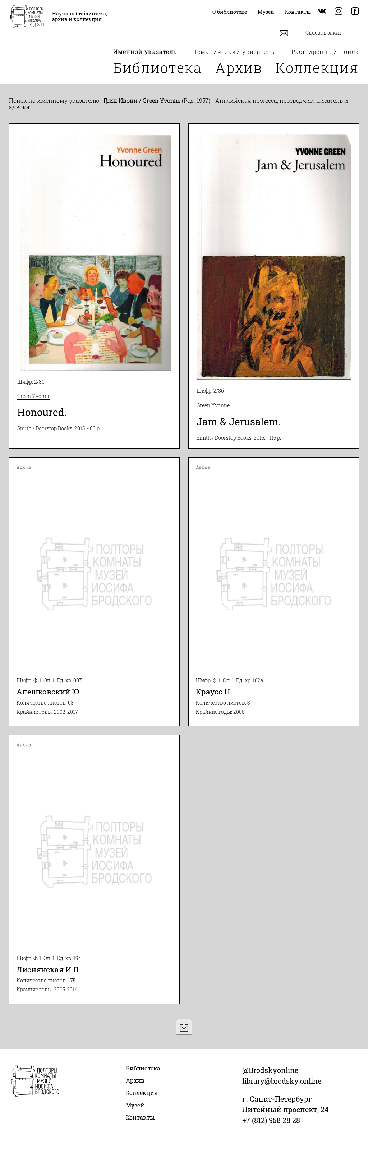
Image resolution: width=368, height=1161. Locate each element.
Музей (135, 1105)
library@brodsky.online (281, 1081)
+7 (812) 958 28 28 (271, 1120)
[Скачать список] (184, 1027)
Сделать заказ (322, 32)
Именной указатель (145, 51)
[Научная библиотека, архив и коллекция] (27, 17)
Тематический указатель (234, 51)
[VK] (322, 11)
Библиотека (157, 68)
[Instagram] (338, 11)
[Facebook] (355, 11)
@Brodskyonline (270, 1070)
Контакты (140, 1117)
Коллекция (317, 68)
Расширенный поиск (325, 51)
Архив (239, 68)
